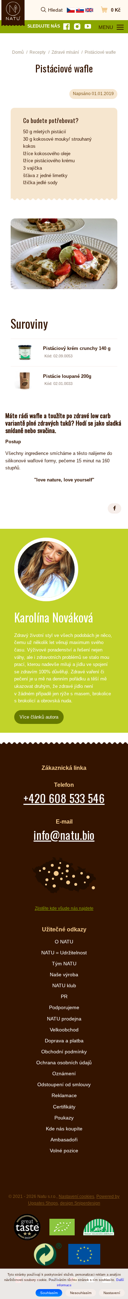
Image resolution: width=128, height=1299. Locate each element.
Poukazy (64, 1117)
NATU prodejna (64, 1019)
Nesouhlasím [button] (80, 1293)
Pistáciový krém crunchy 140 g (77, 348)
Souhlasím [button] (49, 1293)
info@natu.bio (63, 834)
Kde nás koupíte (64, 1128)
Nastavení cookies (76, 1196)
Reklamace (64, 1095)
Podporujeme (64, 1007)
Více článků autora (39, 717)
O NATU (64, 941)
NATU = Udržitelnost (64, 952)
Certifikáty (64, 1107)
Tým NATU (64, 963)
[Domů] (13, 11)
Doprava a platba (64, 1040)
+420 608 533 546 (64, 798)
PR (64, 996)
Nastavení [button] (111, 1293)
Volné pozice (64, 1150)
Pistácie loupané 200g (67, 376)
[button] (114, 508)
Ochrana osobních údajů (64, 1062)
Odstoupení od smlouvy (64, 1084)
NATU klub (64, 985)
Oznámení (64, 1073)
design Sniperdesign (80, 1203)
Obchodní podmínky (64, 1051)
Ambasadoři (64, 1139)
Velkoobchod (64, 1029)
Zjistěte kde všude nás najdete (64, 908)
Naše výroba (64, 974)
